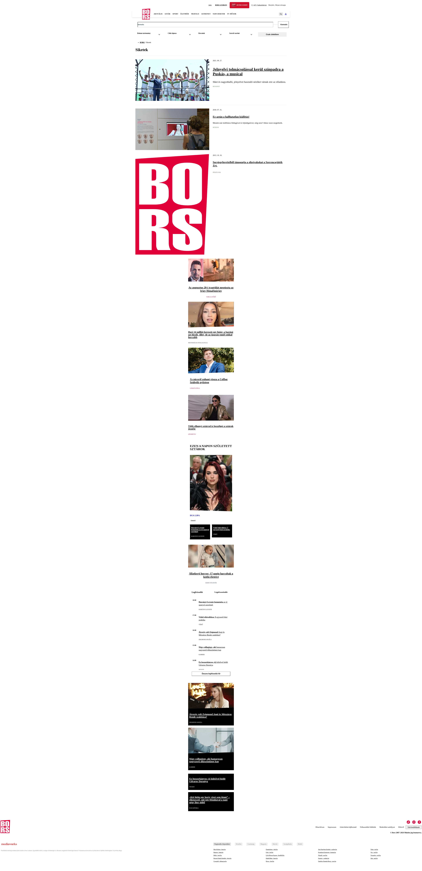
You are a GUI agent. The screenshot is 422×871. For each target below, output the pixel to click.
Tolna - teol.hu (374, 849)
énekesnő (193, 520)
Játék (210, 5)
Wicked (201, 669)
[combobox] (149, 34)
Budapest (216, 86)
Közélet (238, 844)
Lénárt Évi (192, 434)
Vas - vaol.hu (374, 852)
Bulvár (275, 844)
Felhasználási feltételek (368, 827)
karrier (202, 654)
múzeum (216, 127)
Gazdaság (250, 844)
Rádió (300, 844)
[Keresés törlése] (275, 24)
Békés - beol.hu (218, 855)
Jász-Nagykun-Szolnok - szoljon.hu (327, 849)
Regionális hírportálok (222, 844)
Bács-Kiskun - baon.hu (220, 849)
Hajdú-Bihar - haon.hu (272, 858)
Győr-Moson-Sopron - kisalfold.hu (275, 855)
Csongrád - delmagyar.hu (220, 861)
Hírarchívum (320, 827)
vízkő (215, 534)
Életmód (184, 14)
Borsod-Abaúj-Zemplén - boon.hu (222, 858)
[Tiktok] (408, 822)
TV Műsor (231, 14)
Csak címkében (272, 34)
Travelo (195, 14)
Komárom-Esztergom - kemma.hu (327, 852)
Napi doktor (219, 14)
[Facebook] (419, 822)
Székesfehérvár (260, 5)
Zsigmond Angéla (205, 639)
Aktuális (158, 14)
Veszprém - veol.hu (376, 855)
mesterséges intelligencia (198, 343)
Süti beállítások (414, 827)
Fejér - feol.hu (269, 852)
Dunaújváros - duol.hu (272, 849)
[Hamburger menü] (137, 14)
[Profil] (286, 14)
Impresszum (332, 827)
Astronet (206, 14)
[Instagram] (414, 822)
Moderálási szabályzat (387, 827)
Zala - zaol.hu (374, 858)
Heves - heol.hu (270, 861)
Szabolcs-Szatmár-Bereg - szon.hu (327, 861)
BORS (142, 42)
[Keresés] (281, 14)
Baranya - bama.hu (218, 852)
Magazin (263, 844)
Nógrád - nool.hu (322, 855)
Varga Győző (211, 297)
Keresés (283, 24)
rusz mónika (194, 808)
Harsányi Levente (197, 536)
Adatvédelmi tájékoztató (348, 827)
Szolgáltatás (288, 844)
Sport (175, 14)
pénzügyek (217, 172)
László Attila (195, 388)
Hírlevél (401, 827)
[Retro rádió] (234, 5)
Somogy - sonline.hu (323, 858)
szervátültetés (211, 583)
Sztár (167, 14)
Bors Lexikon (221, 5)
